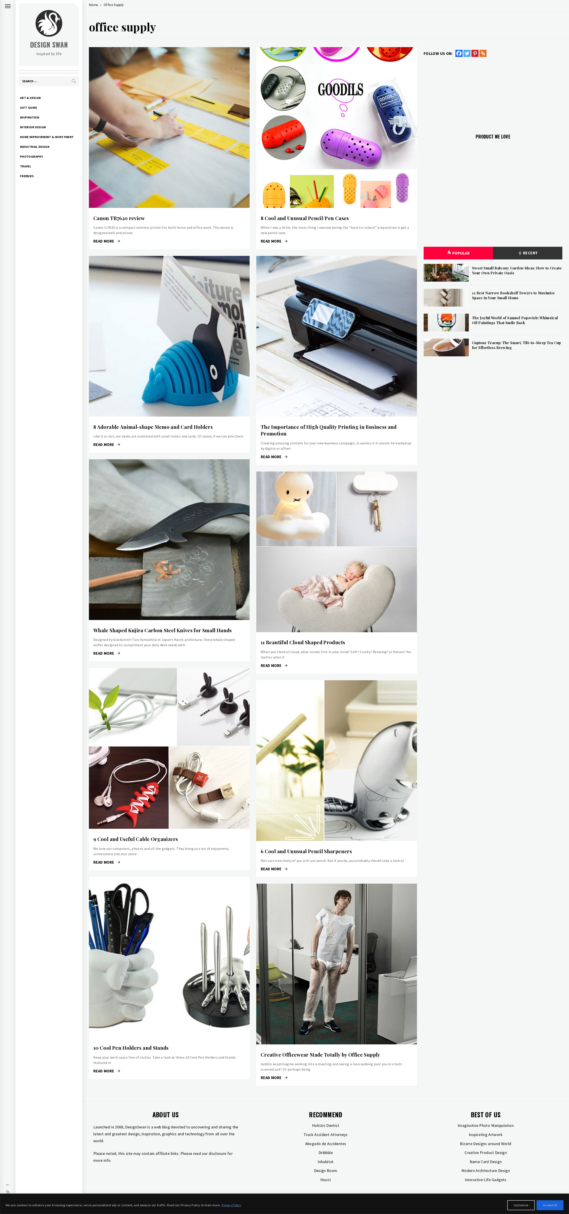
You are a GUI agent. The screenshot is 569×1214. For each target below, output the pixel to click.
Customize (521, 1205)
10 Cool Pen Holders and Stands (131, 1047)
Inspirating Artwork (486, 1134)
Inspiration (29, 117)
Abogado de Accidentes (325, 1143)
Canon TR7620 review (119, 218)
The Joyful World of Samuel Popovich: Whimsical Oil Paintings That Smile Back (515, 320)
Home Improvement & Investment (47, 137)
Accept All (550, 1205)
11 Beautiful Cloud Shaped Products (303, 642)
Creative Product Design (486, 1152)
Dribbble (326, 1152)
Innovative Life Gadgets (485, 1179)
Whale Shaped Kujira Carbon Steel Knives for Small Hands (162, 630)
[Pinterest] (475, 53)
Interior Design (33, 127)
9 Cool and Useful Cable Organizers (135, 839)
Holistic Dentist (325, 1125)
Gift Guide (28, 108)
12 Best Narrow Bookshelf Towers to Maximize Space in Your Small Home (513, 295)
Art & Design (30, 98)
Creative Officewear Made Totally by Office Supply (320, 1054)
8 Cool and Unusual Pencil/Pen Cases (305, 218)
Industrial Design (34, 147)
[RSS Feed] (483, 53)
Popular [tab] (461, 253)
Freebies (27, 176)
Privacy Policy (231, 1205)
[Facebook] (459, 53)
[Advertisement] (493, 93)
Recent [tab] (530, 252)
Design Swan (49, 45)
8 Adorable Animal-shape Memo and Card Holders (153, 426)
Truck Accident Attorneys (326, 1134)
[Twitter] (467, 53)
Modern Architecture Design (485, 1170)
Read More (169, 127)
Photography (31, 157)
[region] (284, 1204)
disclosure (217, 1153)
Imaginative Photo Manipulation (486, 1125)
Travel (25, 166)
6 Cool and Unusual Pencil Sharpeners (306, 851)
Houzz (325, 1179)
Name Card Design (486, 1161)
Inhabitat (325, 1161)
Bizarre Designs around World (485, 1143)
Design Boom (325, 1170)
